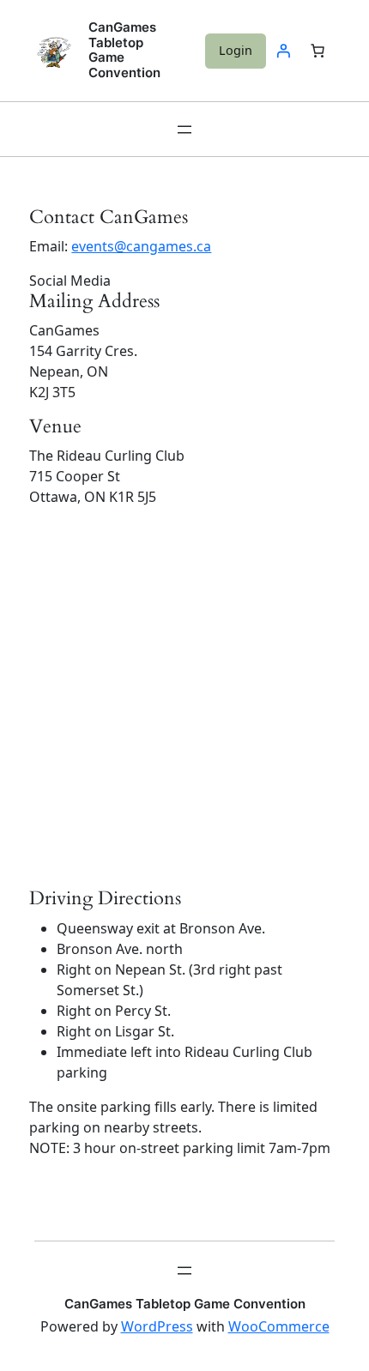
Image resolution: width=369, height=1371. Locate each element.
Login (235, 50)
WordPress (157, 1326)
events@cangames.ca (141, 246)
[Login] (283, 50)
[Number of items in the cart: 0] (317, 50)
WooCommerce (279, 1326)
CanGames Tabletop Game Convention (124, 50)
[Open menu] (184, 129)
